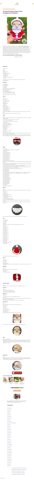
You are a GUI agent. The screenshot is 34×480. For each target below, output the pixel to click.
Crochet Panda (9, 454)
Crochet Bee (8, 414)
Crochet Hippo (9, 442)
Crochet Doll (8, 427)
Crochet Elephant (9, 432)
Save (14, 387)
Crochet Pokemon (9, 459)
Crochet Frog (9, 439)
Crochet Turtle (9, 465)
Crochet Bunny (9, 416)
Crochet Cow (9, 424)
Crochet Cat (8, 419)
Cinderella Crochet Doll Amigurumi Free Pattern (18, 474)
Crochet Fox (8, 437)
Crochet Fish (8, 434)
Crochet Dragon (9, 429)
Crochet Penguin (9, 455)
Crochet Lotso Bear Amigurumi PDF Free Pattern (18, 472)
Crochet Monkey (9, 449)
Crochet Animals (9, 408)
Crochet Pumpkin (9, 460)
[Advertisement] (8, 61)
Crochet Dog (9, 426)
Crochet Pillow (9, 457)
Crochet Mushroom (9, 452)
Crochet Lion (9, 447)
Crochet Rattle (9, 462)
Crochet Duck (9, 431)
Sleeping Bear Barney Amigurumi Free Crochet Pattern (19, 469)
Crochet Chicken (9, 421)
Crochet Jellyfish (9, 444)
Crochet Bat (8, 411)
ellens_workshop (20, 56)
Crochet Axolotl (9, 409)
